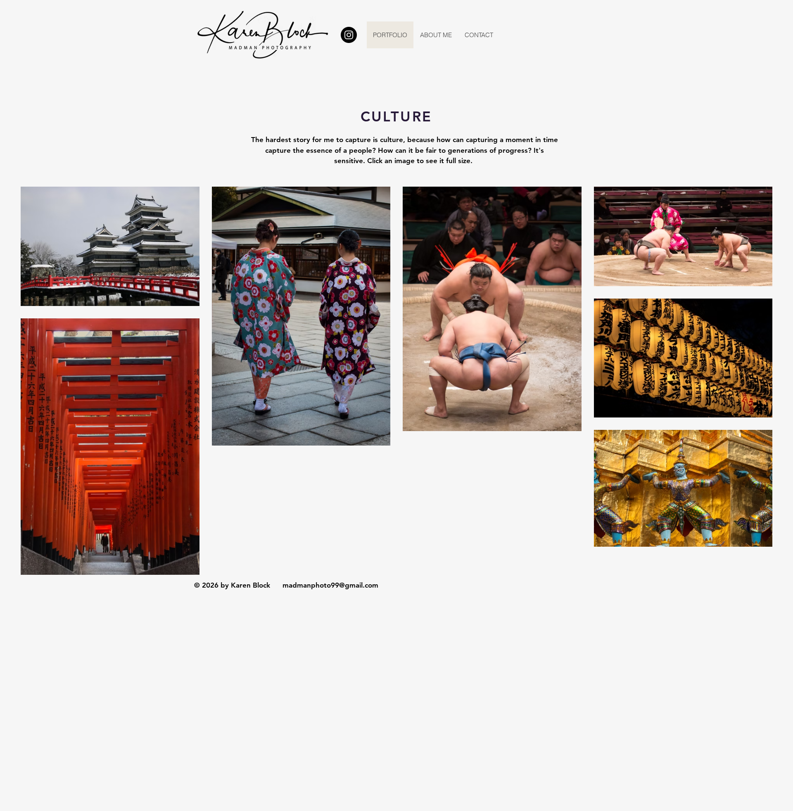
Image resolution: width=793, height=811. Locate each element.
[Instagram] (349, 35)
